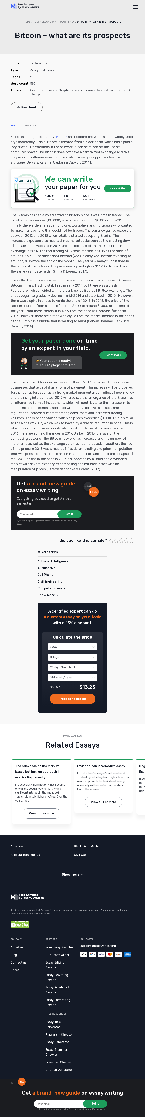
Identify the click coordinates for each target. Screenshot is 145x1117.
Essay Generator (57, 1042)
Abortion (17, 846)
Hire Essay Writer (57, 955)
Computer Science (43, 90)
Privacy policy (99, 1109)
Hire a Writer (118, 188)
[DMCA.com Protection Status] (20, 926)
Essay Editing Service (55, 965)
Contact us (18, 962)
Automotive (46, 568)
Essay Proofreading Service (59, 990)
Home (27, 21)
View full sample (41, 813)
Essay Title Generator (53, 1024)
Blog (14, 955)
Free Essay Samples (59, 947)
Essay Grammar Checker (56, 1052)
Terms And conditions (56, 521)
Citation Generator (59, 1070)
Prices (15, 970)
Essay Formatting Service (58, 1002)
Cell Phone (45, 574)
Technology (41, 21)
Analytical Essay (42, 70)
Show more (70, 874)
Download (28, 107)
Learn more (113, 355)
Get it (69, 514)
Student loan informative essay (101, 766)
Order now (72, 699)
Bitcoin (61, 137)
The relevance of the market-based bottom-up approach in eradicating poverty (37, 771)
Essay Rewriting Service (57, 977)
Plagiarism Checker (59, 1034)
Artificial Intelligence (53, 561)
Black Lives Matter (87, 846)
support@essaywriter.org (98, 946)
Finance (89, 90)
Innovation (105, 90)
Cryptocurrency (63, 21)
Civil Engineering (50, 581)
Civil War (80, 855)
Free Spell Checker (59, 1062)
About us (17, 947)
